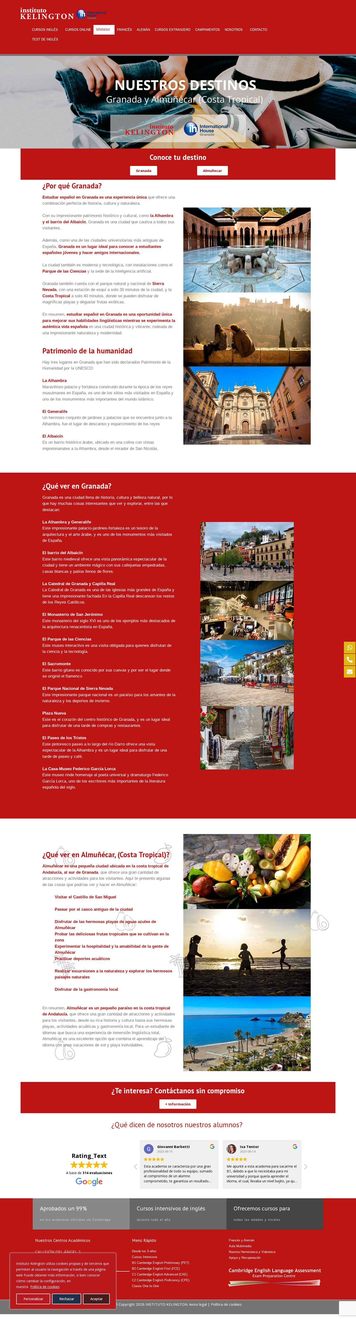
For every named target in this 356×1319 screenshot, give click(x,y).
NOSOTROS (234, 29)
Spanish (103, 29)
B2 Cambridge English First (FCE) (156, 1268)
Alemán (143, 29)
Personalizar (33, 1299)
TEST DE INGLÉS (45, 39)
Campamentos (207, 29)
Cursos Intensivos (144, 1257)
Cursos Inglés (45, 29)
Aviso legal (198, 1304)
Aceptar (96, 1299)
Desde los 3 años (144, 1251)
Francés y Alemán (241, 1240)
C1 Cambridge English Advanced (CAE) (159, 1274)
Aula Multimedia (240, 1246)
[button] (143, 170)
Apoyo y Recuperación (245, 1257)
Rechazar (66, 1299)
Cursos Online (78, 29)
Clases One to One (145, 1286)
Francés (124, 29)
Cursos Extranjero (172, 29)
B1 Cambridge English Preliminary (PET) (160, 1263)
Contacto (258, 29)
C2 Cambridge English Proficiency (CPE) (160, 1280)
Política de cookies (45, 1286)
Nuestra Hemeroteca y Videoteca (252, 1252)
